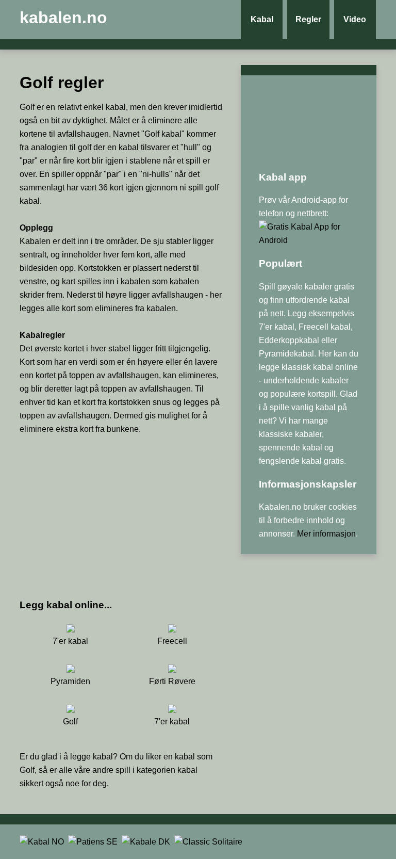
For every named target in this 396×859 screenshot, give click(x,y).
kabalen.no (63, 17)
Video (354, 19)
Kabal (262, 19)
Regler (308, 19)
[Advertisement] (121, 516)
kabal (103, 756)
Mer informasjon (326, 533)
